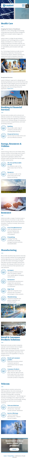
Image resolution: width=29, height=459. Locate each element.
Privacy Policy (11, 455)
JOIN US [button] (14, 449)
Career (5, 455)
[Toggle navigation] (23, 5)
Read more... (10, 88)
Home (3, 9)
